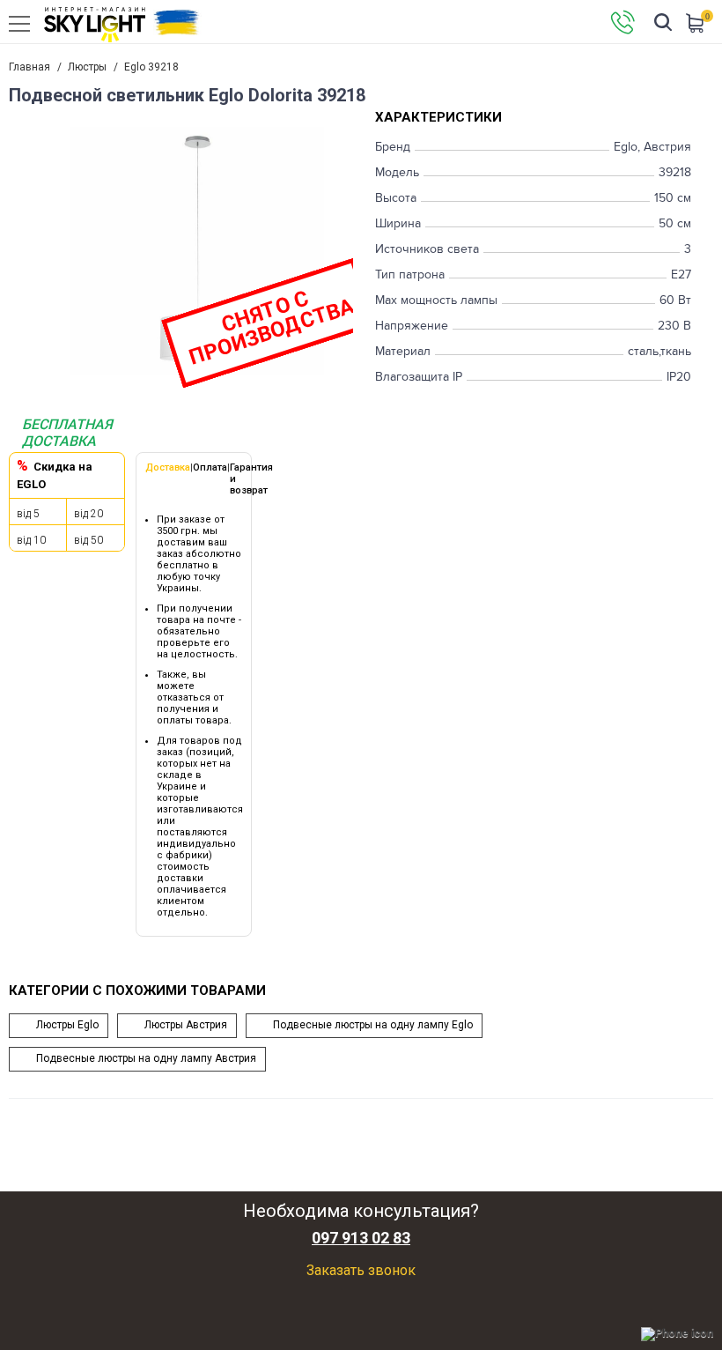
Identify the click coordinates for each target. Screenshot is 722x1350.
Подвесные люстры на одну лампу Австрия (146, 1058)
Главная (29, 67)
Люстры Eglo (67, 1025)
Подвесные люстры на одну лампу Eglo (373, 1025)
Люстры (87, 67)
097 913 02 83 (361, 1238)
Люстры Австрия (185, 1025)
